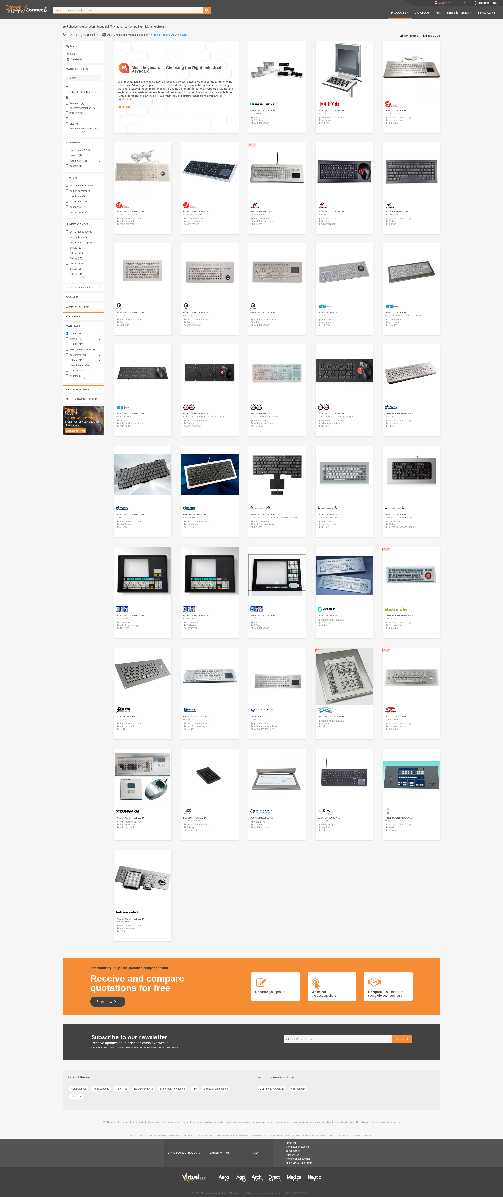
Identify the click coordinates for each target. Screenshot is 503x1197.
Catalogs (422, 12)
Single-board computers (172, 1088)
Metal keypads (78, 1088)
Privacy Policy (115, 1047)
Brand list (291, 1143)
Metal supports (101, 1088)
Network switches (143, 1088)
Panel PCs (121, 1088)
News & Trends (458, 12)
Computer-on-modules (216, 1088)
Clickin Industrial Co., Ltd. (85, 128)
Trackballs (76, 1096)
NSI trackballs (298, 1088)
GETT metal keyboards (272, 1088)
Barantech (76, 103)
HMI (194, 1088)
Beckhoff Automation (82, 108)
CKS (73, 123)
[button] (83, 69)
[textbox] (128, 10)
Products (398, 12)
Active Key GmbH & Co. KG (85, 92)
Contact (344, 48)
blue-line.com (78, 112)
